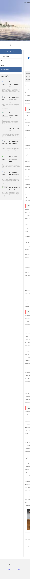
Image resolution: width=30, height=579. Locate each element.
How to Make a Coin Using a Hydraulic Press (14, 115)
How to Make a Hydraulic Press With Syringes (14, 175)
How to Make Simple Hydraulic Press (14, 189)
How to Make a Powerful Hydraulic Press (14, 84)
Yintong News (5, 56)
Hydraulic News (5, 60)
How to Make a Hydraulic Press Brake (13, 159)
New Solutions (5, 69)
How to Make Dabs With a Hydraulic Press (14, 144)
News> (24, 45)
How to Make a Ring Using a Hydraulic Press (14, 100)
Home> (20, 45)
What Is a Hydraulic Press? (14, 129)
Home (25, 2)
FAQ (2, 65)
